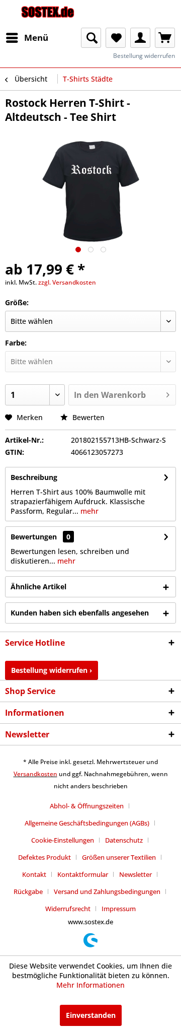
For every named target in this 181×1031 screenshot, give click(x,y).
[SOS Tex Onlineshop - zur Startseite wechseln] (47, 14)
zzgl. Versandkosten (67, 282)
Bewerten (87, 417)
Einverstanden (91, 1015)
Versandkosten (35, 774)
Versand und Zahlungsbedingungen (107, 891)
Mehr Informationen (90, 985)
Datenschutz (124, 840)
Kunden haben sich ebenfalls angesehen (80, 612)
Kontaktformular (82, 874)
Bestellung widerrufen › (51, 670)
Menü (36, 37)
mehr (88, 511)
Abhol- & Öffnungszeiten (87, 805)
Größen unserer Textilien (119, 857)
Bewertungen (34, 536)
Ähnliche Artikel (38, 586)
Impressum (119, 908)
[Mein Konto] (140, 38)
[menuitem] (26, 38)
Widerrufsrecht (67, 908)
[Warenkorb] (165, 38)
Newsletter (135, 874)
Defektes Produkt (44, 857)
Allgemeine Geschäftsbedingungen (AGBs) (87, 823)
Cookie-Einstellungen (62, 840)
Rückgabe (28, 891)
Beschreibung (34, 477)
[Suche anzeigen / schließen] (91, 38)
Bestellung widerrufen (144, 55)
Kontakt (34, 874)
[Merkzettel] (116, 38)
